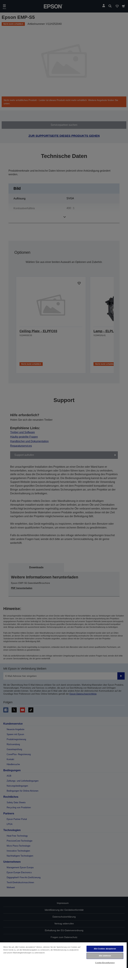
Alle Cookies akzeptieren (105, 949)
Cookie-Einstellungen (104, 963)
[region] (63, 955)
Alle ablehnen (105, 956)
